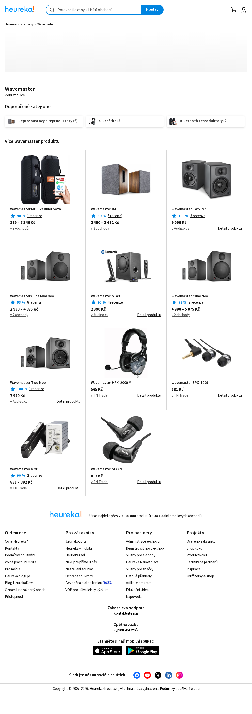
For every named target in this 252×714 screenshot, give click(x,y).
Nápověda (134, 596)
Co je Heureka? (16, 541)
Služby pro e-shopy (140, 555)
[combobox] (94, 10)
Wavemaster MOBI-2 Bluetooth (35, 209)
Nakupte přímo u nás (81, 562)
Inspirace (194, 569)
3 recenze (197, 216)
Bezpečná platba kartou (83, 583)
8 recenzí (34, 302)
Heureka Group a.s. (104, 688)
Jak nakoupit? (75, 541)
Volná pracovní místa (20, 562)
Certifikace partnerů (202, 562)
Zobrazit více (15, 95)
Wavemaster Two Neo (28, 382)
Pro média (12, 569)
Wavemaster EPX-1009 (190, 382)
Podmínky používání (20, 555)
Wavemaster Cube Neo (190, 296)
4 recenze (115, 302)
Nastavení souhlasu (80, 569)
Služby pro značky (139, 569)
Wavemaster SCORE (107, 469)
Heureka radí (75, 555)
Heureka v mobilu (78, 548)
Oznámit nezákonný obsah (25, 590)
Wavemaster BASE (105, 209)
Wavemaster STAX (105, 296)
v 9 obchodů (19, 228)
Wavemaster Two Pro (189, 209)
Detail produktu (230, 228)
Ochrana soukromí (79, 576)
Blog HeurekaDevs (19, 583)
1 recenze (34, 216)
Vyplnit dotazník (126, 630)
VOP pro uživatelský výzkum (86, 590)
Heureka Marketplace (142, 562)
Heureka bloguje (17, 576)
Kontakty (12, 548)
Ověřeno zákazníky (201, 541)
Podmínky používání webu (180, 688)
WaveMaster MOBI (24, 469)
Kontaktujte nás (126, 613)
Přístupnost (14, 596)
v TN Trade (99, 395)
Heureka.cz (12, 24)
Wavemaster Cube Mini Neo (32, 296)
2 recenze (196, 302)
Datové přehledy (139, 576)
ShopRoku (194, 548)
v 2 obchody (100, 228)
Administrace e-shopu (143, 541)
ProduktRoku (197, 555)
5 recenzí (115, 216)
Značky (28, 24)
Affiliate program (138, 583)
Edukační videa (137, 590)
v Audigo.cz (180, 228)
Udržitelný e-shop (200, 576)
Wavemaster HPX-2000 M (111, 382)
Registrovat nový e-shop (145, 548)
